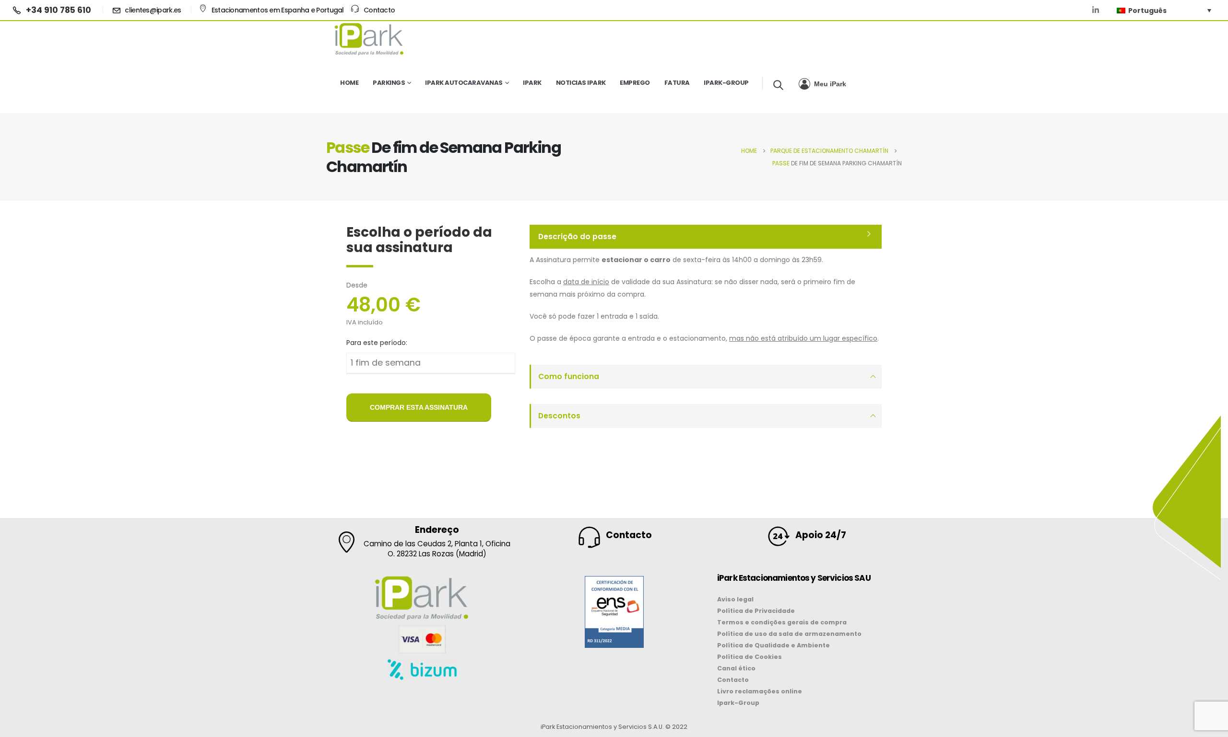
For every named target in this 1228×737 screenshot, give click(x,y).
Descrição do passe (577, 236)
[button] (778, 85)
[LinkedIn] (1095, 10)
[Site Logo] (369, 39)
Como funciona (568, 376)
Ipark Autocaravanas (464, 82)
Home (349, 82)
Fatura (677, 82)
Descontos (559, 416)
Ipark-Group (726, 82)
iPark (532, 82)
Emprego (635, 82)
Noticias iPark (581, 82)
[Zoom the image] (614, 582)
